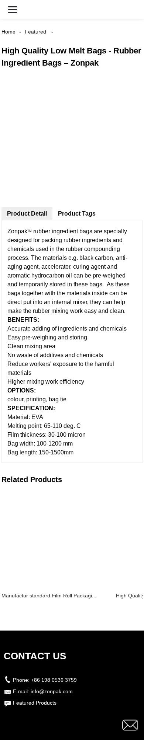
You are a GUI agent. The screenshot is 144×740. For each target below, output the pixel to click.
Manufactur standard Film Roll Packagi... (48, 595)
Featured (35, 32)
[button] (12, 9)
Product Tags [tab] (77, 213)
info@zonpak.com (52, 691)
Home (8, 32)
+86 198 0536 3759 (54, 680)
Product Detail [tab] (27, 213)
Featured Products (34, 703)
